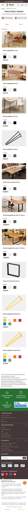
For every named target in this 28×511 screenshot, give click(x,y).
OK (24, 458)
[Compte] (22, 5)
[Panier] (26, 5)
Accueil (3, 8)
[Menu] (2, 4)
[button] (18, 5)
